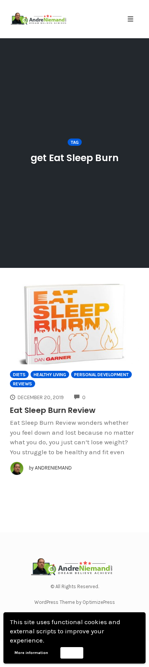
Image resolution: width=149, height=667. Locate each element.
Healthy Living (50, 374)
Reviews (22, 384)
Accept (71, 652)
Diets (19, 374)
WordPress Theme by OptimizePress (74, 602)
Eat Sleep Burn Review (53, 410)
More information (31, 653)
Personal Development (101, 374)
